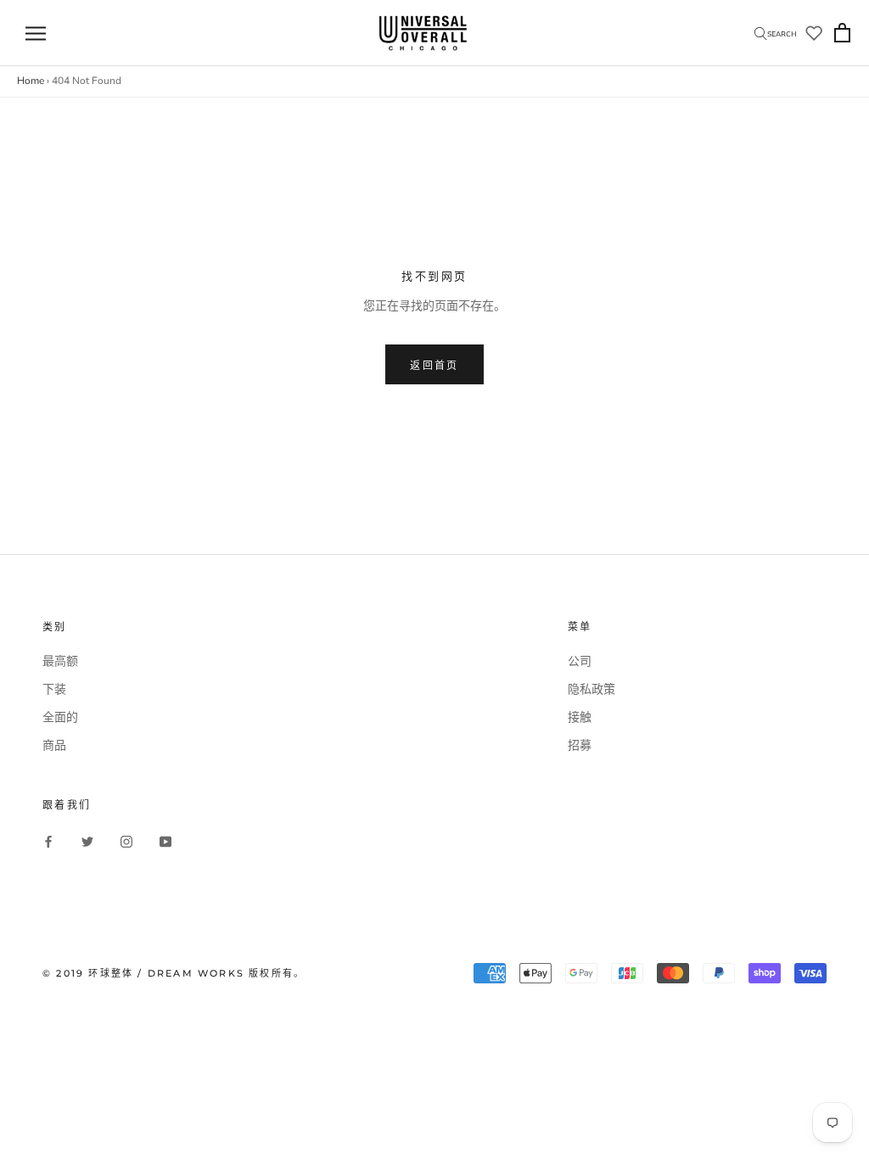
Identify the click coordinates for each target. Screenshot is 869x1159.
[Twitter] (87, 842)
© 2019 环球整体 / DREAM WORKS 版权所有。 (173, 973)
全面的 (60, 717)
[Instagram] (126, 842)
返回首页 (434, 365)
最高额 (60, 661)
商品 (54, 745)
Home (30, 80)
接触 (579, 717)
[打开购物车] (842, 33)
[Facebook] (48, 842)
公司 (579, 661)
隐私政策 (591, 689)
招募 (579, 745)
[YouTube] (165, 842)
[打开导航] (35, 33)
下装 (54, 689)
